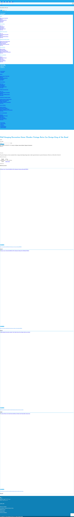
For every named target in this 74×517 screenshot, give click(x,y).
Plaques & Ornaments (28, 145)
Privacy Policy (2, 511)
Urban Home (7, 161)
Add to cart (2, 144)
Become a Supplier (3, 506)
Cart (1, 10)
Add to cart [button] (2, 326)
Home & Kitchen (21, 145)
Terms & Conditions (3, 512)
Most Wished (8, 516)
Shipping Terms (2, 509)
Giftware (16, 145)
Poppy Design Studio (19, 516)
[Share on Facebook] (0, 149)
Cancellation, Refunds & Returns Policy (6, 508)
